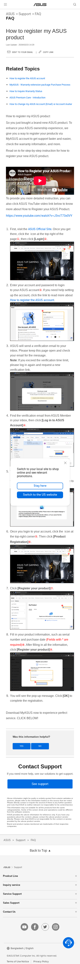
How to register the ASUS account (27, 78)
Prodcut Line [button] (10, 876)
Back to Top (38, 850)
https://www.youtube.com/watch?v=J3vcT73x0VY (39, 215)
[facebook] (35, 927)
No (40, 746)
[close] (65, 462)
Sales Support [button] (11, 903)
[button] (5, 4)
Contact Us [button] (9, 912)
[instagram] (55, 927)
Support (25, 14)
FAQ (38, 14)
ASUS (10, 14)
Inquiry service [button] (11, 885)
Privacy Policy (41, 961)
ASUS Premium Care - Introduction (27, 97)
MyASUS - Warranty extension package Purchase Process (39, 84)
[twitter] (45, 927)
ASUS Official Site (39, 229)
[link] (40, 4)
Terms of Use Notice (18, 961)
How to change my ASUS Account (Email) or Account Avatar (40, 104)
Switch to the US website (40, 495)
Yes (21, 746)
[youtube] (24, 927)
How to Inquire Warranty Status (25, 91)
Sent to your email (22, 52)
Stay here (40, 486)
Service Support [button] (12, 894)
